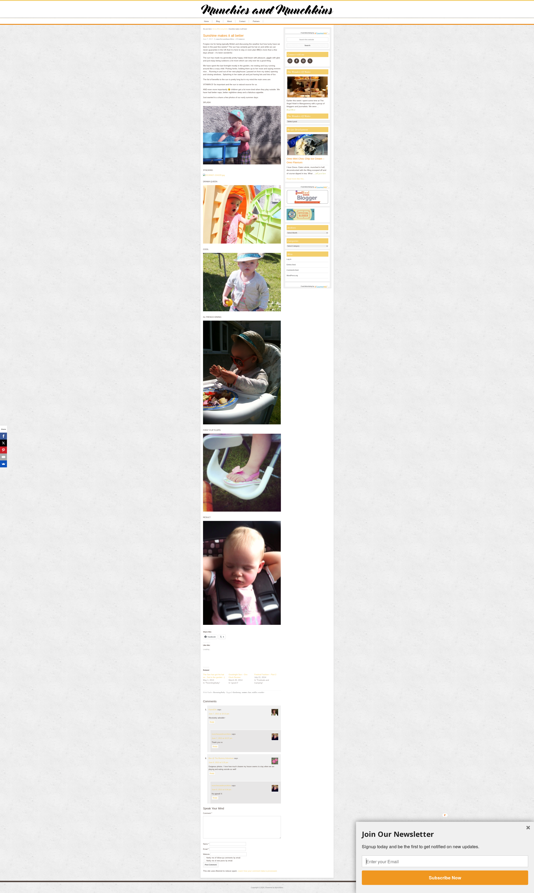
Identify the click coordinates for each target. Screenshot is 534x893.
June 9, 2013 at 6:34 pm (221, 790)
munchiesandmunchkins (221, 734)
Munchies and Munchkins (267, 10)
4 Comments (240, 39)
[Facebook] (3, 436)
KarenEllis (213, 710)
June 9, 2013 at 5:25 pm (218, 762)
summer (244, 692)
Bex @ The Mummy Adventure (221, 758)
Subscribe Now (445, 877)
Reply (212, 722)
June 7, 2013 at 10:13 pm (219, 714)
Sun (249, 692)
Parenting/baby (219, 692)
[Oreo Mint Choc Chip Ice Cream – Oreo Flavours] (307, 156)
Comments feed (293, 270)
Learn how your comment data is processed (257, 871)
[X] (3, 443)
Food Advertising (306, 33)
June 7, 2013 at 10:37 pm (222, 738)
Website (206, 854)
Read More (291, 109)
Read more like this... (296, 179)
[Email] (3, 456)
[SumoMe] (3, 463)
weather (261, 692)
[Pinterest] (3, 449)
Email (206, 849)
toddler (254, 692)
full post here (321, 173)
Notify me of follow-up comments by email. (223, 858)
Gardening (237, 692)
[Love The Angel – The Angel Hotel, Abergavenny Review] (307, 98)
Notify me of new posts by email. (219, 861)
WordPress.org (292, 276)
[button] (445, 834)
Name (206, 844)
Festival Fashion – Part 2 (265, 674)
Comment (207, 813)
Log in (289, 259)
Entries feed (291, 265)
